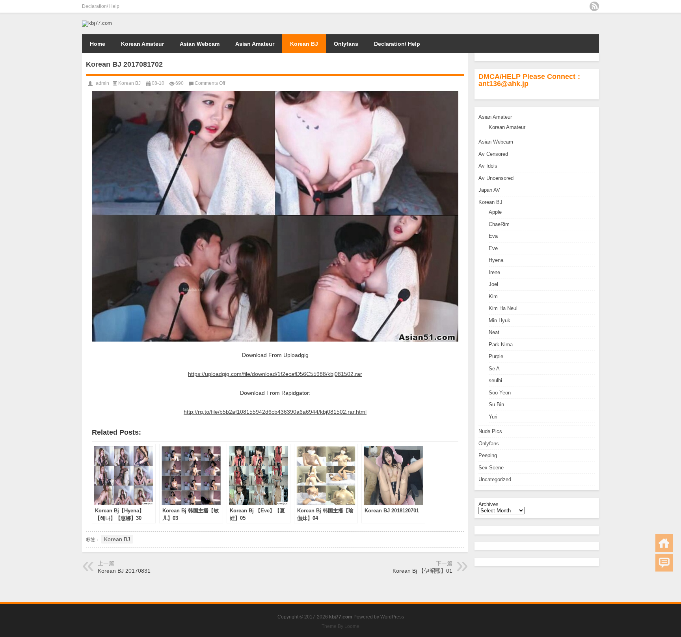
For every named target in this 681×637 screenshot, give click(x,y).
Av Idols (487, 166)
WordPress (392, 617)
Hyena (496, 260)
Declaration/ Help (100, 6)
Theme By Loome (340, 626)
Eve (493, 248)
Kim (493, 296)
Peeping (487, 455)
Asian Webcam (200, 44)
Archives (488, 504)
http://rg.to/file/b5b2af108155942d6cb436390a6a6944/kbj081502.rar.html (275, 412)
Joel (493, 284)
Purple (496, 356)
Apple (495, 212)
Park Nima (501, 344)
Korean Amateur (142, 44)
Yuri (493, 417)
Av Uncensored (496, 178)
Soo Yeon (500, 393)
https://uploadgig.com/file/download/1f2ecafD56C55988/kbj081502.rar (275, 374)
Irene (494, 272)
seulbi (495, 380)
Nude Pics (490, 431)
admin (102, 83)
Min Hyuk (499, 320)
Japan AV (489, 190)
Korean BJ (304, 44)
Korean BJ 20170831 (124, 571)
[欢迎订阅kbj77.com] (594, 6)
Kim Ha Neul (503, 308)
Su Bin (496, 404)
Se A (494, 369)
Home (97, 44)
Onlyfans (346, 44)
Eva (493, 236)
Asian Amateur (254, 44)
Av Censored (493, 154)
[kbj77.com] (97, 23)
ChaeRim (499, 224)
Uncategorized (494, 479)
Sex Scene (491, 468)
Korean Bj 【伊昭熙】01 (422, 571)
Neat (494, 332)
